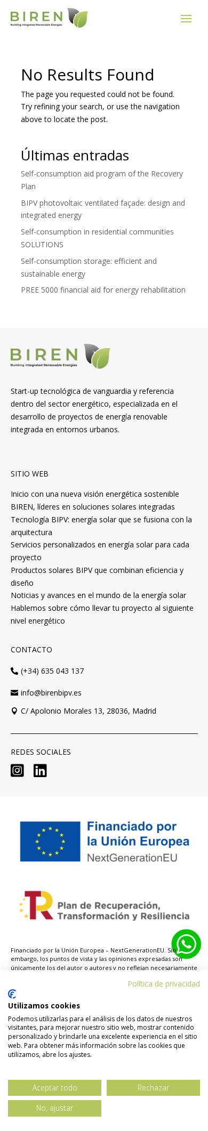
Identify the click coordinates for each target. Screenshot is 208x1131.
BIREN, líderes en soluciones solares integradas (93, 507)
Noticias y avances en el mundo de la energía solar (98, 595)
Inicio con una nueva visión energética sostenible (95, 494)
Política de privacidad (163, 984)
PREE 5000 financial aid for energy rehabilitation (103, 290)
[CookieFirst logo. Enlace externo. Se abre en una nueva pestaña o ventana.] (12, 994)
